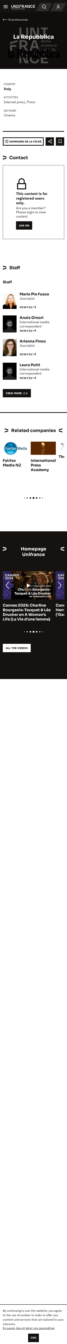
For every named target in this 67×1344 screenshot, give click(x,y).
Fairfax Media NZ (12, 463)
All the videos (17, 648)
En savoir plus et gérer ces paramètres (29, 1328)
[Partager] (50, 141)
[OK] (33, 1337)
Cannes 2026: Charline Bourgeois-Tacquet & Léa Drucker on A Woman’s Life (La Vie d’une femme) (27, 612)
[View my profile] (58, 7)
